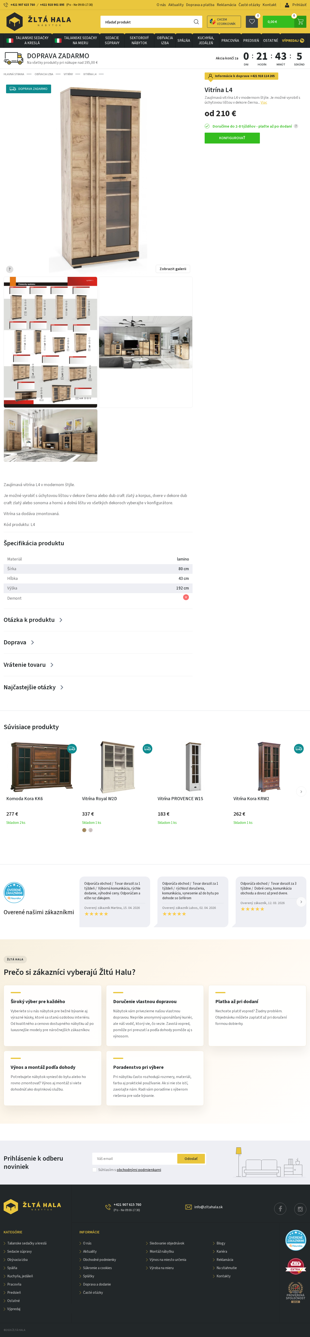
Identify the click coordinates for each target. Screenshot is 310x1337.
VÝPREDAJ (293, 40)
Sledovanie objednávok (167, 1243)
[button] (301, 791)
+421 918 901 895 (52, 5)
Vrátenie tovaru (25, 664)
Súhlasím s (129, 1169)
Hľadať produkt (118, 22)
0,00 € (281, 20)
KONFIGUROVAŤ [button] (232, 138)
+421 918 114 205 (262, 76)
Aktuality (176, 4)
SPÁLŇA (184, 40)
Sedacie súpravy (112, 41)
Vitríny (68, 74)
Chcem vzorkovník (226, 21)
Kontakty (224, 1276)
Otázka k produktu (29, 619)
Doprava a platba (200, 4)
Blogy (221, 1243)
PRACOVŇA (230, 40)
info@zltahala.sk (208, 1207)
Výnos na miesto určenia (168, 1259)
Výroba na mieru (162, 1268)
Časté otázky (249, 4)
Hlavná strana (14, 74)
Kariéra (222, 1251)
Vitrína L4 (89, 74)
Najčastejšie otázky (30, 687)
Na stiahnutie (227, 1268)
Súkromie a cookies (97, 1268)
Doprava (15, 642)
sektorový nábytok (139, 41)
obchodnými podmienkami (139, 1169)
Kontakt (270, 4)
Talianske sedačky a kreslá (32, 41)
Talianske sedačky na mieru (80, 41)
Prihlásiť (299, 4)
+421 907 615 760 (22, 5)
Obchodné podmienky (99, 1259)
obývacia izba (165, 41)
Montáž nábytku (162, 1251)
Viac (264, 102)
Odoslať (191, 1158)
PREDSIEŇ (251, 40)
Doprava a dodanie (97, 1284)
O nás (161, 4)
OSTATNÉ (270, 40)
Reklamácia (226, 4)
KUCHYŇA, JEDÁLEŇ (206, 41)
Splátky (88, 1276)
